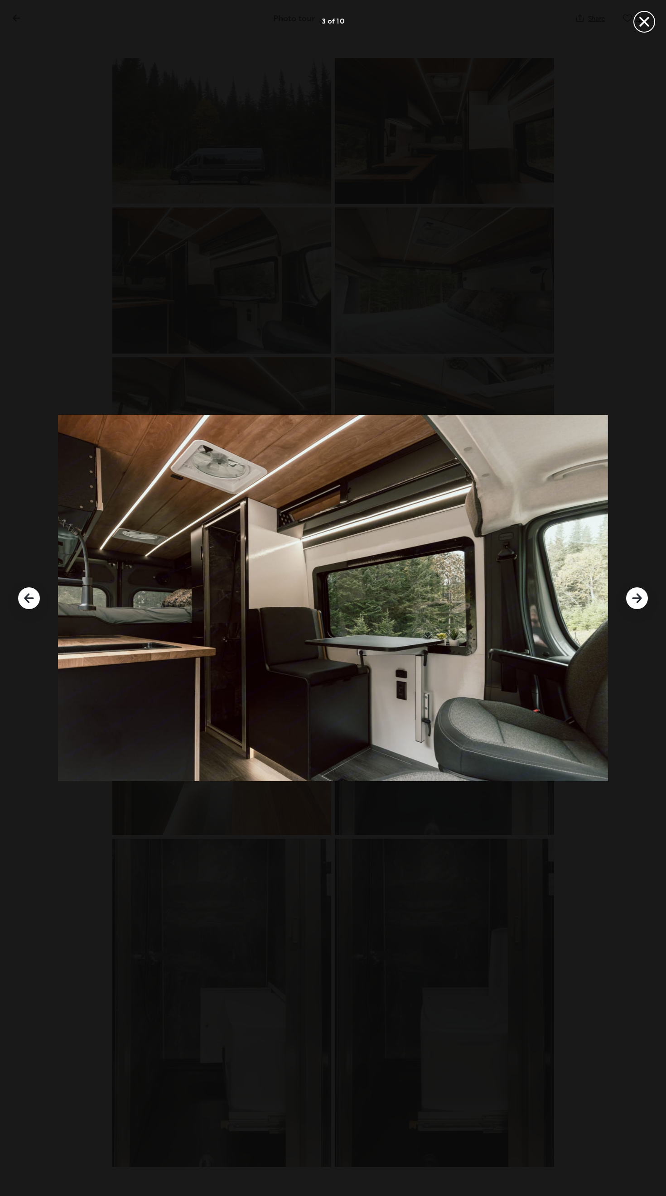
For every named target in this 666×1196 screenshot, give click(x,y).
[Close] (644, 22)
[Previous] (29, 598)
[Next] (637, 598)
